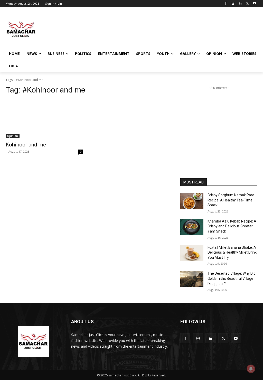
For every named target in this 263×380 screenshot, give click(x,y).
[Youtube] (254, 4)
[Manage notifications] (251, 369)
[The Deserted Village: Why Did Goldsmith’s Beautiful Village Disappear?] (191, 279)
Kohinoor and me (26, 145)
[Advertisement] (126, 29)
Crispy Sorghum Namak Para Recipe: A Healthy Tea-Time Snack (231, 200)
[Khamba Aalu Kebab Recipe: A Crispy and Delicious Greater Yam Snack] (191, 227)
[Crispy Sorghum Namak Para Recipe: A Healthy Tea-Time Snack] (191, 201)
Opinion (12, 136)
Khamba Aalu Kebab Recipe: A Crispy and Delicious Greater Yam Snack (232, 226)
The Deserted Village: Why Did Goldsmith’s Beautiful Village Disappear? (232, 278)
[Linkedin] (240, 4)
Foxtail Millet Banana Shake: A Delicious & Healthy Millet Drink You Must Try (232, 252)
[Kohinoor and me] (44, 119)
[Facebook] (226, 4)
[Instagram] (233, 4)
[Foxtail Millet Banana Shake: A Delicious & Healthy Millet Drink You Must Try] (191, 253)
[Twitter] (247, 4)
